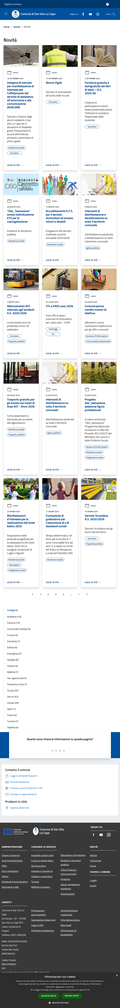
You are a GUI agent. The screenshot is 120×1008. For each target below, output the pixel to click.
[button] (60, 1002)
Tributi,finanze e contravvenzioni (69, 872)
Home (6, 26)
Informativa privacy (70, 920)
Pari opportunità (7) (16, 678)
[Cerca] (114, 14)
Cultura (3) (12, 635)
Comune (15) (13, 623)
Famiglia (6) (12, 659)
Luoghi (93, 880)
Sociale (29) (13, 703)
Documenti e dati (10, 887)
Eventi (93, 885)
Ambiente (65, 879)
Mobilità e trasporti (40, 887)
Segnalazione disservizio (43, 920)
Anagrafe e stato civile (42, 855)
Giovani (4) (12, 666)
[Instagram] (97, 14)
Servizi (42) (12, 696)
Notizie (93, 855)
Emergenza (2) (14, 653)
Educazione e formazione (73, 855)
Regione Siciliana (12, 4)
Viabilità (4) (12, 727)
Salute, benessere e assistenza (70, 886)
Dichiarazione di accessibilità (68, 932)
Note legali (66, 925)
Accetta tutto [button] (48, 996)
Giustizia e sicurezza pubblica (71, 862)
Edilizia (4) (12, 647)
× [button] (117, 975)
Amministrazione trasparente (69, 912)
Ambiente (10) (14, 616)
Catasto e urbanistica (41, 876)
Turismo (35, 881)
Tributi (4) (12, 715)
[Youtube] (89, 14)
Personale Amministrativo (15, 881)
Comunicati (95, 860)
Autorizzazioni (68, 894)
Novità (17, 26)
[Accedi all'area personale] (107, 4)
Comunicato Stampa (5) (18, 629)
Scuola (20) (12, 690)
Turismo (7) (12, 721)
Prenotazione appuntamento (38, 912)
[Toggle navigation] (6, 14)
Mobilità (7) (12, 672)
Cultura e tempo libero (42, 860)
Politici (5, 876)
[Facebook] (82, 14)
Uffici (4, 866)
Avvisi (15, 72)
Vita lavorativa (38, 866)
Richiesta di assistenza (42, 930)
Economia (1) (13, 641)
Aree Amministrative (12, 860)
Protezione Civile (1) (17, 684)
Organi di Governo (11, 855)
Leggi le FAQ (37, 925)
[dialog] (60, 990)
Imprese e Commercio (42, 871)
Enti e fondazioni (10, 871)
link (88, 990)
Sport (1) (11, 709)
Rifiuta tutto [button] (72, 996)
